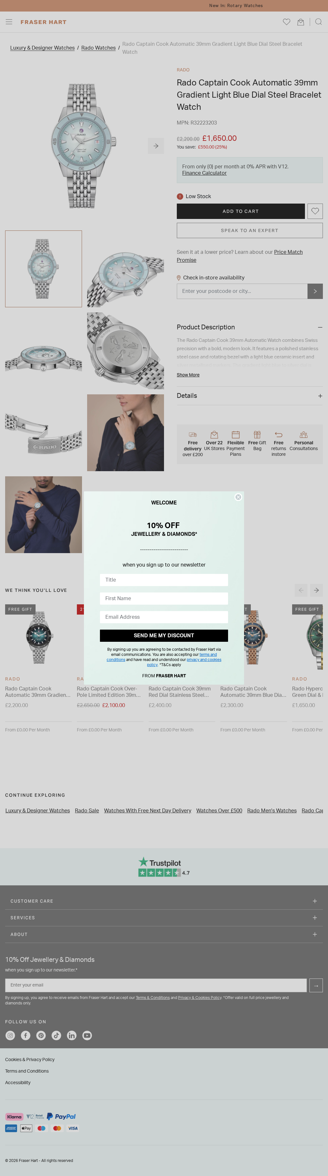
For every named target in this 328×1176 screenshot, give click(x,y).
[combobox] (162, 580)
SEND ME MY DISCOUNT (164, 635)
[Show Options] (222, 580)
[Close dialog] (238, 497)
